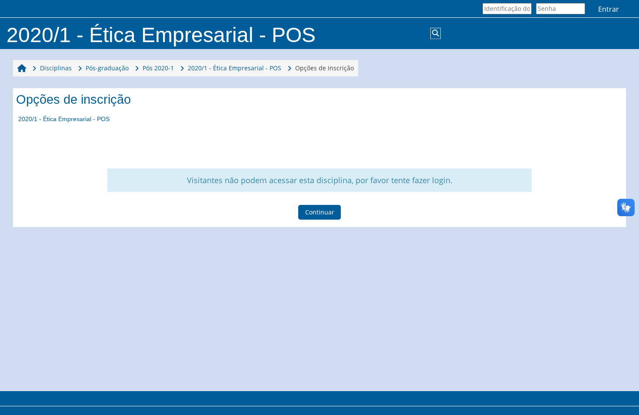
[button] (435, 33)
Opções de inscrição (324, 68)
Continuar (319, 212)
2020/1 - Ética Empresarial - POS (64, 118)
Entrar (608, 9)
